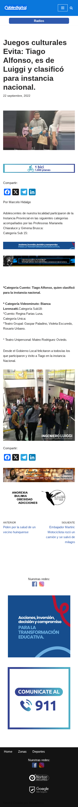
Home (8, 751)
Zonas (22, 751)
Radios (39, 21)
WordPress (36, 803)
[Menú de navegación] (63, 7)
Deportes (38, 751)
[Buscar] (71, 8)
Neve (6, 803)
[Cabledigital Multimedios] (15, 8)
